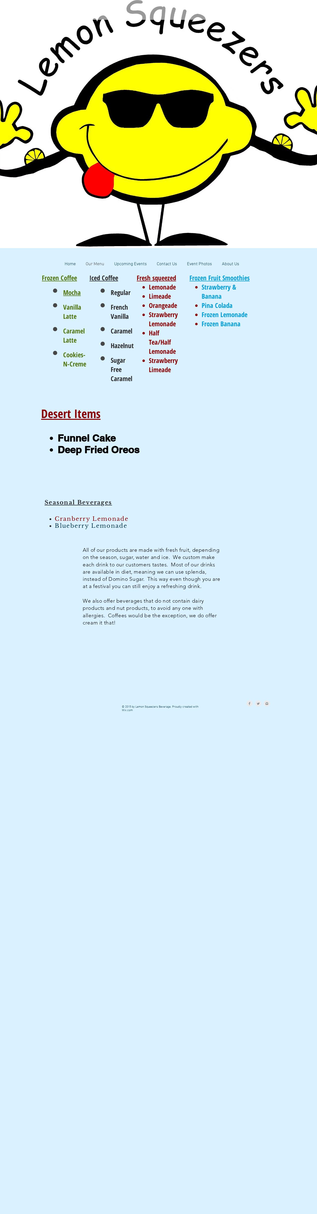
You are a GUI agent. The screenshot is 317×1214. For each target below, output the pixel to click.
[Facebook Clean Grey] (249, 703)
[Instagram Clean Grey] (267, 703)
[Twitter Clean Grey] (258, 703)
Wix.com (127, 710)
